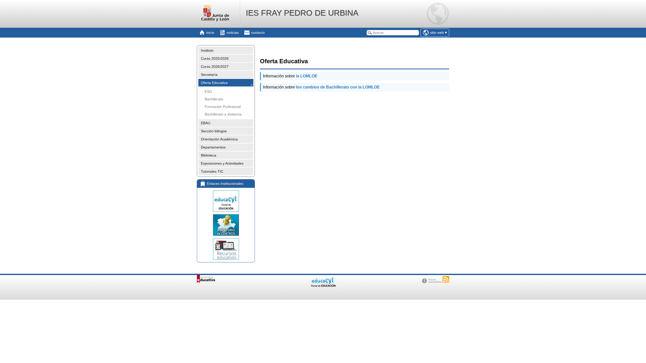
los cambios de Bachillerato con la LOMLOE (338, 87)
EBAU (205, 123)
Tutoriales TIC (212, 171)
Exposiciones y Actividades (222, 163)
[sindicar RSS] (446, 279)
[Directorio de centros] (226, 225)
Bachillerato (214, 99)
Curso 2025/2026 (215, 58)
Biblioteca (208, 155)
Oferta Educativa (214, 83)
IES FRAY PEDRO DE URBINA (302, 12)
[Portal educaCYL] (226, 201)
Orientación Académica (219, 139)
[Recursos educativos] (226, 249)
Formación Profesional (223, 107)
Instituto (207, 50)
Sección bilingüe (214, 131)
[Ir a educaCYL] (323, 286)
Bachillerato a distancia (223, 114)
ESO (208, 91)
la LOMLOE (306, 76)
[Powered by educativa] (206, 279)
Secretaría (209, 75)
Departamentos (213, 147)
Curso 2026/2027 (215, 67)
